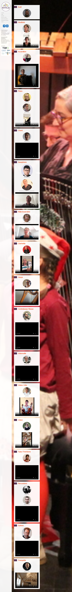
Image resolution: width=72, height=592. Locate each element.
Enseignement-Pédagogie (4, 20)
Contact (2, 21)
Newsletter (2, 15)
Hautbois (21, 22)
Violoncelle (22, 353)
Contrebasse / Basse (25, 309)
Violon (20, 420)
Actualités (2, 12)
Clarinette (21, 243)
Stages (2, 14)
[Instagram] (7, 26)
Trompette (22, 560)
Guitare (21, 525)
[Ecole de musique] (5, 6)
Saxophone (22, 162)
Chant (20, 130)
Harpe (20, 277)
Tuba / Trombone (24, 452)
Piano (20, 91)
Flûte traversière (24, 212)
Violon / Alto (22, 385)
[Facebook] (4, 26)
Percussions (22, 483)
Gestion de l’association (4, 18)
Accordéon (22, 51)
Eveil (19, 7)
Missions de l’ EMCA (4, 17)
